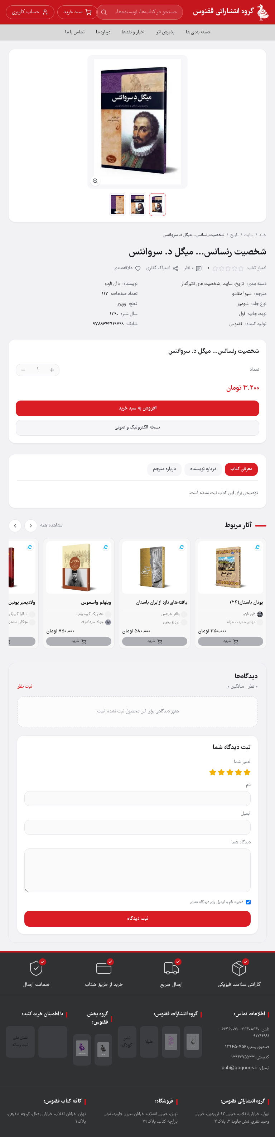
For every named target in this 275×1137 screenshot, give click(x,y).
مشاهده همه (51, 525)
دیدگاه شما (241, 842)
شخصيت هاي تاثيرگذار (200, 284)
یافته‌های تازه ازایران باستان (161, 602)
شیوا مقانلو (241, 294)
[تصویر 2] (137, 204)
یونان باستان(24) (246, 602)
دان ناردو (112, 284)
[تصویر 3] (117, 204)
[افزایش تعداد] (52, 370)
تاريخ (234, 235)
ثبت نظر (24, 686)
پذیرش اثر (165, 32)
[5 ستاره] (212, 772)
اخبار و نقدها (133, 32)
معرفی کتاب (241, 469)
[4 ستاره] (221, 772)
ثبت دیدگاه (137, 918)
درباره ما (103, 32)
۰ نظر (189, 268)
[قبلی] (30, 525)
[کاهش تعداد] (23, 370)
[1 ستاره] (247, 772)
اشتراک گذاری (158, 268)
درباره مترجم (164, 469)
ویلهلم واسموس (96, 602)
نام (248, 785)
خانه (262, 235)
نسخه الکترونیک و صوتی (137, 427)
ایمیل (246, 813)
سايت (249, 235)
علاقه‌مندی (123, 268)
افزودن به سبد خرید (137, 408)
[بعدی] (15, 525)
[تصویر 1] (157, 204)
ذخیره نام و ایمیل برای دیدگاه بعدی (216, 902)
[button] (137, 122)
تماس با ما (75, 32)
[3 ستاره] (229, 772)
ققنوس (236, 324)
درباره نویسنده (203, 469)
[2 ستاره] (238, 772)
